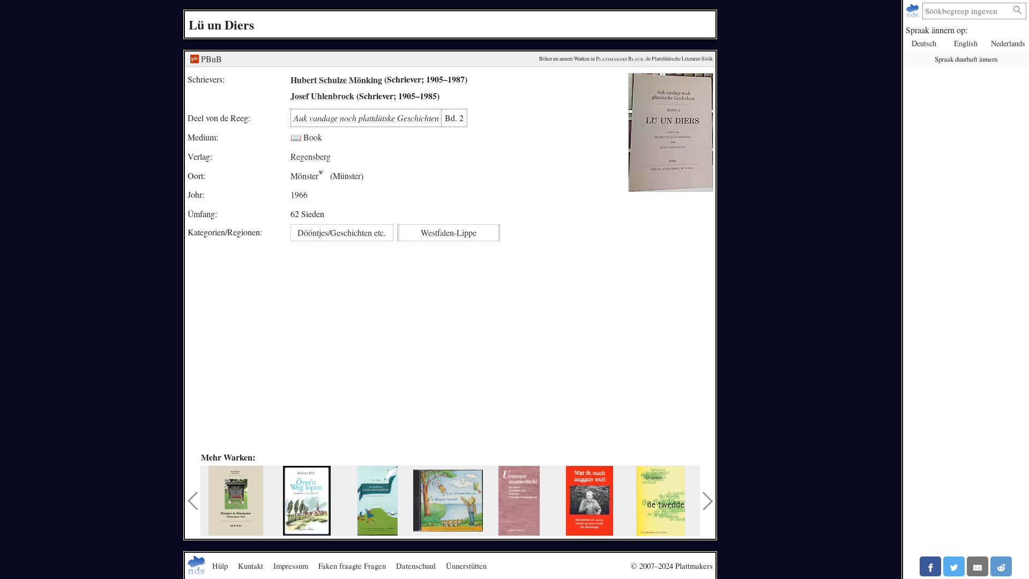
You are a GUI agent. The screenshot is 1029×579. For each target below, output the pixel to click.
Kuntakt (250, 565)
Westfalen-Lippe (448, 232)
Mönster (304, 175)
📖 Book (306, 137)
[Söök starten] (1017, 10)
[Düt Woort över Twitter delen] (954, 566)
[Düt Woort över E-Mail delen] (977, 566)
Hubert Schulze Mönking (336, 79)
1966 (299, 194)
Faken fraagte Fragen (352, 565)
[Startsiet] (913, 11)
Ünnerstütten (466, 565)
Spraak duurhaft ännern (966, 59)
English (966, 43)
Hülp (220, 565)
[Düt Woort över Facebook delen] (930, 566)
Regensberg (310, 156)
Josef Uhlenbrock (322, 96)
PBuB (210, 58)
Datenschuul (416, 565)
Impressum (290, 565)
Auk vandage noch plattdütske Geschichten (366, 117)
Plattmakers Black (620, 58)
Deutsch (924, 43)
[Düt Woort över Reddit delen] (1001, 566)
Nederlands (1008, 43)
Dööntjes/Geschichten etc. (341, 232)
